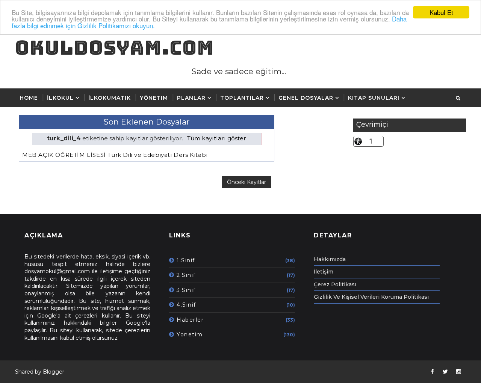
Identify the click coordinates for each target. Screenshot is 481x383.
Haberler (190, 319)
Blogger (53, 371)
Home (29, 97)
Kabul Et (441, 12)
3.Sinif (186, 290)
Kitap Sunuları (373, 97)
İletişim (323, 271)
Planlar (191, 97)
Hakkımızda (330, 259)
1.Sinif (186, 260)
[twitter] (445, 371)
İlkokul (60, 97)
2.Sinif (186, 275)
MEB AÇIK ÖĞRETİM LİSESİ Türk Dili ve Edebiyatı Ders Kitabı (115, 154)
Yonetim (190, 334)
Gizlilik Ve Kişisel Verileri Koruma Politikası (371, 296)
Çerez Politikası (335, 284)
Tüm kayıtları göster (216, 138)
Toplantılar (242, 97)
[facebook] (432, 371)
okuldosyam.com (114, 48)
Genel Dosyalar (305, 97)
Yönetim (154, 97)
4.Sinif (186, 304)
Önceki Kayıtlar (246, 182)
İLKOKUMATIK (109, 97)
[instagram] (458, 371)
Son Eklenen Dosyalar (146, 121)
